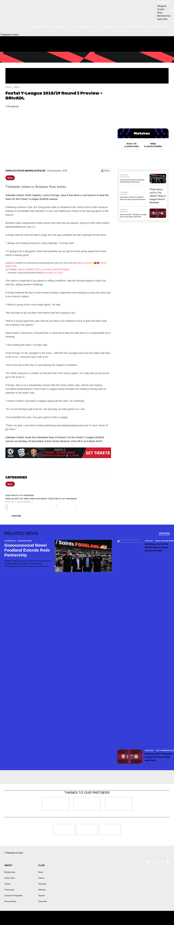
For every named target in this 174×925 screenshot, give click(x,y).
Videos (83, 27)
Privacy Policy (28, 505)
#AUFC (103, 263)
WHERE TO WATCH (163, 27)
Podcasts (42, 884)
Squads (41, 895)
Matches (42, 890)
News (73, 27)
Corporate (128, 27)
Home (8, 87)
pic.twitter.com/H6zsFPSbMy (55, 269)
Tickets (7, 884)
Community (110, 27)
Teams (94, 27)
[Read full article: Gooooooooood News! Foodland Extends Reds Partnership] (158, 178)
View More (164, 533)
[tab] (131, 145)
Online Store (9, 878)
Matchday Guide (38, 27)
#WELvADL (11, 266)
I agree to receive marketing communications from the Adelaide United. (42, 509)
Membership (57, 27)
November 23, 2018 (52, 273)
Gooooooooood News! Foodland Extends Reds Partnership (27, 550)
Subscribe (16, 516)
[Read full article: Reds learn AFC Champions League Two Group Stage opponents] (158, 213)
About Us (143, 27)
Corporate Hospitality (13, 895)
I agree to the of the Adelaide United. (33, 505)
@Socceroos (84, 263)
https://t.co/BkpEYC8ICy (29, 269)
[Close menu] (165, 916)
